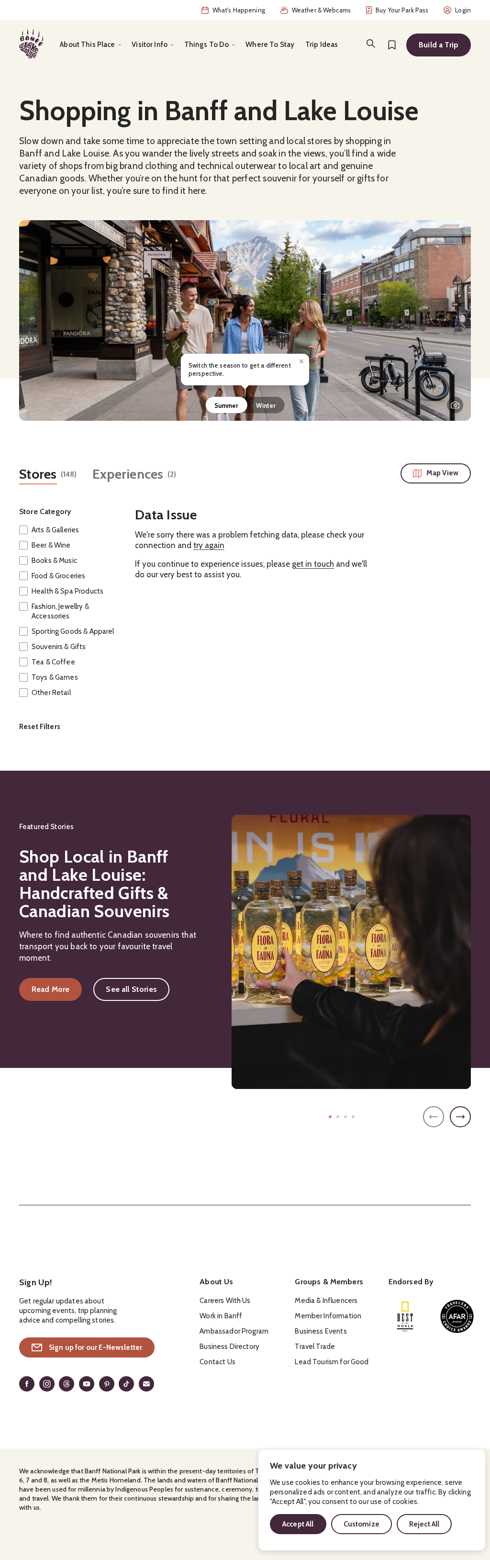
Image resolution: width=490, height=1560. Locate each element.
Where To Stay (269, 44)
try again (208, 545)
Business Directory (229, 1346)
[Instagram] (47, 1384)
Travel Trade (315, 1346)
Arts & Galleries (55, 530)
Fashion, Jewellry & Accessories (60, 611)
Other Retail (51, 692)
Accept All (298, 1524)
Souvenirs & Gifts (59, 646)
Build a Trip (438, 44)
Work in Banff (221, 1316)
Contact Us (217, 1362)
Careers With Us (225, 1300)
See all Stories (131, 989)
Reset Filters (39, 727)
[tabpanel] (245, 320)
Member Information (328, 1316)
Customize (361, 1524)
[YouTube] (86, 1384)
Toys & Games (55, 677)
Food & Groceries (58, 576)
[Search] (370, 43)
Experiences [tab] (128, 474)
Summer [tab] (226, 405)
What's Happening (238, 10)
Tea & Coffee (53, 662)
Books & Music (54, 560)
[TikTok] (126, 1384)
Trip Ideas (321, 44)
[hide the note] (301, 361)
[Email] (146, 1384)
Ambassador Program (234, 1331)
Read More (57, 991)
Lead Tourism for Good (331, 1362)
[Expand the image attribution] (455, 405)
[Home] (31, 43)
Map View (442, 473)
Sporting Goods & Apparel (73, 631)
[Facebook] (26, 1384)
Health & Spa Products (67, 591)
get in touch (313, 564)
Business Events (320, 1331)
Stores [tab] (38, 474)
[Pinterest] (106, 1384)
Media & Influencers (326, 1300)
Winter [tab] (266, 405)
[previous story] (433, 1116)
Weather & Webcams (321, 10)
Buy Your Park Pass (402, 10)
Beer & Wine (51, 545)
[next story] (460, 1116)
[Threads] (66, 1384)
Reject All (424, 1524)
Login (463, 10)
